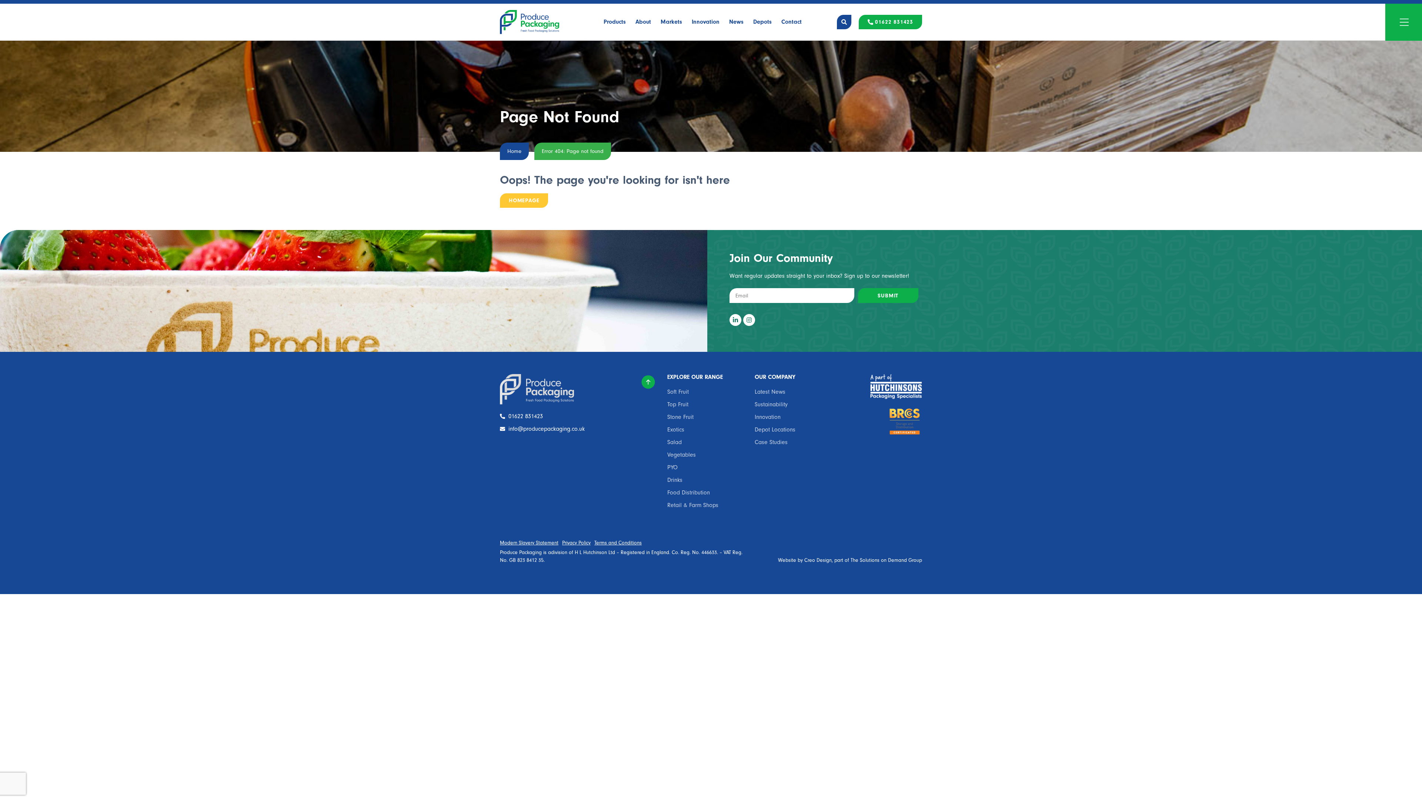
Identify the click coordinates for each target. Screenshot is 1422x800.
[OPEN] (1404, 22)
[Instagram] (749, 320)
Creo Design (818, 560)
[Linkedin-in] (735, 320)
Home (514, 151)
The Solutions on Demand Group (886, 560)
